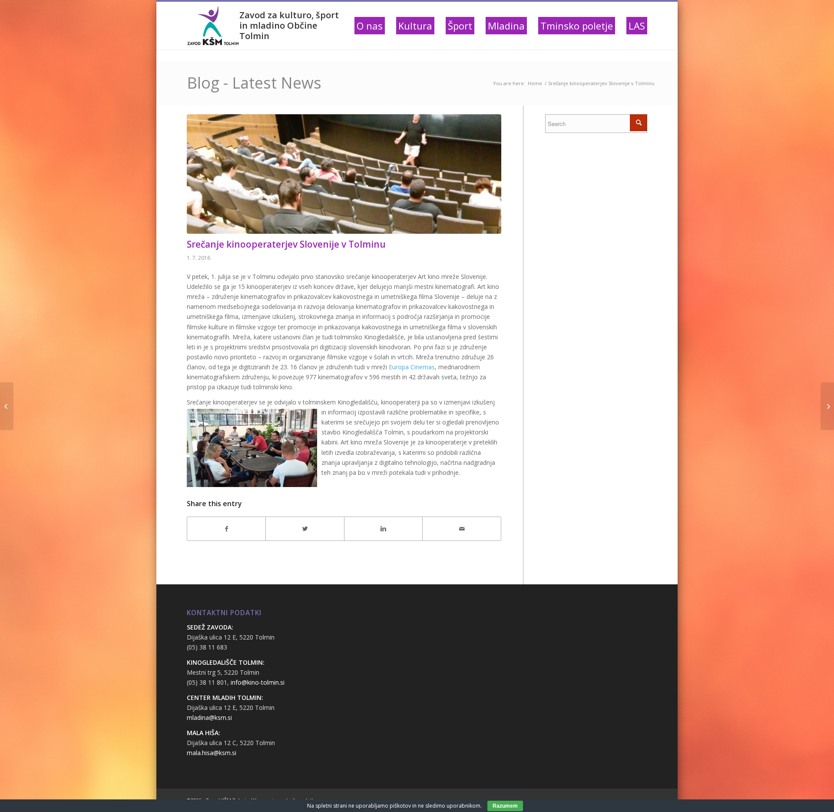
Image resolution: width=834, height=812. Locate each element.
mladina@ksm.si (209, 717)
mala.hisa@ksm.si (211, 753)
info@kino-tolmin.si (258, 682)
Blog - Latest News (254, 82)
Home (535, 83)
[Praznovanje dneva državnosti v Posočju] (6, 406)
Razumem (505, 806)
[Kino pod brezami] (827, 406)
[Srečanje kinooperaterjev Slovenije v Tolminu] (344, 174)
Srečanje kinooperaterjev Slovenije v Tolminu (286, 244)
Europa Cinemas (412, 367)
